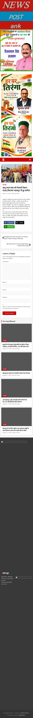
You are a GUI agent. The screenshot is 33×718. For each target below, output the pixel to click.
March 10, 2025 (7, 193)
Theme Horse (24, 713)
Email (4, 290)
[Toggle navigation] (3, 160)
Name (5, 282)
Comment (6, 261)
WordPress (22, 715)
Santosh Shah (15, 193)
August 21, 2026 (7, 348)
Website (5, 297)
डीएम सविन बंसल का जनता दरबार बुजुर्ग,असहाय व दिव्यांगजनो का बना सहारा (18, 245)
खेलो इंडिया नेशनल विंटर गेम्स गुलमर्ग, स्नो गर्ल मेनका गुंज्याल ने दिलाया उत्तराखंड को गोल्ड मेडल (16, 237)
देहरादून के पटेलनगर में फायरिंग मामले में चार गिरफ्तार (16, 373)
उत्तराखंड (4, 184)
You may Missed (8, 321)
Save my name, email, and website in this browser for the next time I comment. (16, 307)
